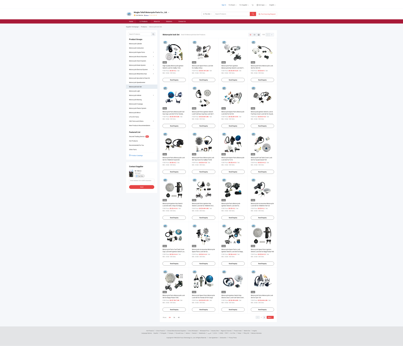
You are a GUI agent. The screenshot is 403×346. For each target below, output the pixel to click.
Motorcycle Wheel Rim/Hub (138, 74)
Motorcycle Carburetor (136, 48)
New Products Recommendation (139, 125)
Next (269, 317)
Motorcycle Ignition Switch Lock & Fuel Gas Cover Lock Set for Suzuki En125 (262, 114)
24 (170, 317)
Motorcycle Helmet (135, 95)
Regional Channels (226, 331)
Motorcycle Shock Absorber (138, 57)
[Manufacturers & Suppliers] (139, 4)
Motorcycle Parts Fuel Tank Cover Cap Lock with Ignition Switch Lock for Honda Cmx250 (174, 251)
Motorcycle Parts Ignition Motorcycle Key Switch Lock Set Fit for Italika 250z (232, 68)
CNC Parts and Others (136, 121)
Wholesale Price (204, 331)
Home (131, 21)
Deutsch (194, 333)
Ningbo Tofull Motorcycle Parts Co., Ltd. (150, 12)
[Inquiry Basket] (253, 5)
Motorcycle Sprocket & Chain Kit (139, 78)
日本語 (221, 333)
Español (156, 333)
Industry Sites (215, 331)
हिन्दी (226, 333)
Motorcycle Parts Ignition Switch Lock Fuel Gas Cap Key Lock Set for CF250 (203, 114)
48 (179, 317)
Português (163, 333)
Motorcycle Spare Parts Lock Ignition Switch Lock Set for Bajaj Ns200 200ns (232, 251)
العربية (209, 333)
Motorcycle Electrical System (138, 69)
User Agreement (213, 337)
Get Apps (261, 5)
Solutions (169, 21)
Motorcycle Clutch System (137, 61)
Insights (254, 331)
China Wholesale (193, 331)
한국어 (215, 333)
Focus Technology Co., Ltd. (188, 337)
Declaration (223, 337)
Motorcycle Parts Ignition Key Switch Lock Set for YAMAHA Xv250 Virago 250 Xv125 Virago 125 (203, 205)
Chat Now (140, 176)
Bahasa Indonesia (256, 333)
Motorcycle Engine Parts (137, 52)
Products (144, 21)
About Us (157, 21)
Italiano (188, 333)
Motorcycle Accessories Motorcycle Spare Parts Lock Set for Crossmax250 (203, 251)
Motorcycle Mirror (135, 113)
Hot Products (150, 331)
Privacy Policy (233, 337)
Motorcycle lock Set (135, 87)
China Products (160, 331)
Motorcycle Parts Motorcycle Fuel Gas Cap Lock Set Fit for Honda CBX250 (173, 114)
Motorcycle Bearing (135, 100)
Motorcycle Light (134, 91)
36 (174, 317)
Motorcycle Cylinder (135, 44)
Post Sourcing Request (268, 14)
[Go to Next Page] (272, 34)
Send (141, 187)
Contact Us (182, 21)
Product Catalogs (137, 155)
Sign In (224, 5)
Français (170, 333)
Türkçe (239, 333)
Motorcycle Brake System (137, 65)
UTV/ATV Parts (134, 117)
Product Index (238, 331)
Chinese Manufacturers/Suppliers (176, 331)
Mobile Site (247, 331)
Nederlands (202, 333)
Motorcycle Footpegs (136, 104)
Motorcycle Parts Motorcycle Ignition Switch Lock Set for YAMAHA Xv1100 (230, 205)
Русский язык (179, 333)
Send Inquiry (174, 80)
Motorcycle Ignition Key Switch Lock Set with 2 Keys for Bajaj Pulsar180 (173, 205)
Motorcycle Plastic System (137, 108)
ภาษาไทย (232, 333)
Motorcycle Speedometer (137, 82)
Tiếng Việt (246, 333)
